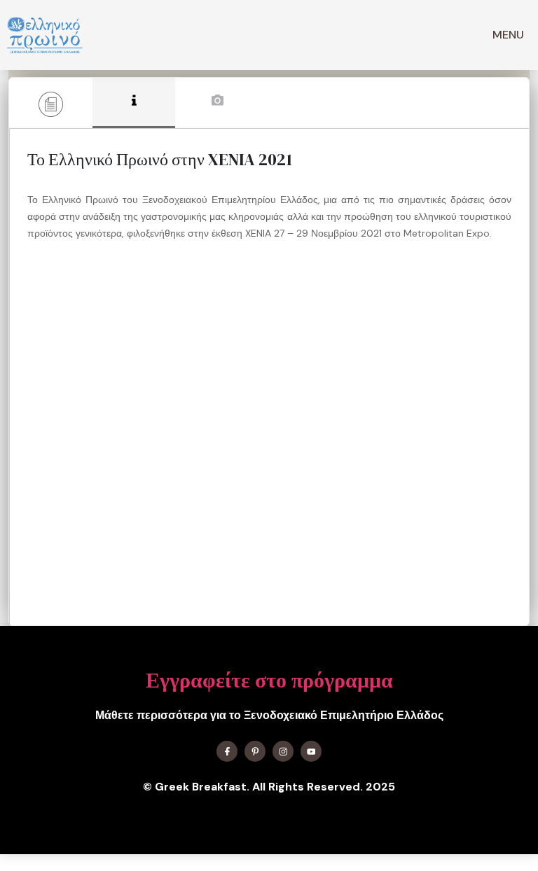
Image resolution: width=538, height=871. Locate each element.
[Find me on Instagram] (283, 751)
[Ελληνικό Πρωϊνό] (45, 35)
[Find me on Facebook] (226, 751)
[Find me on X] (254, 751)
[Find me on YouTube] (311, 751)
